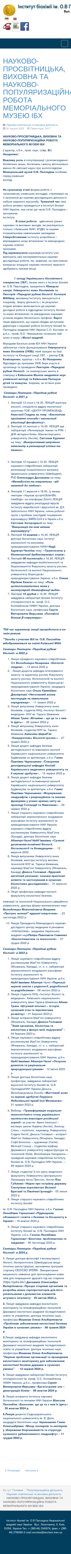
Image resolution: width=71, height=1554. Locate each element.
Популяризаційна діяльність (45, 1490)
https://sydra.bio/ (14, 1282)
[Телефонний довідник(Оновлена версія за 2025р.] (7, 26)
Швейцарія (54, 473)
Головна (17, 1490)
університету (36, 473)
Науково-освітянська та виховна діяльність (34, 1494)
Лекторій (16, 402)
